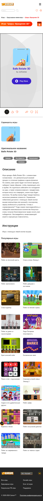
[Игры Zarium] (7, 4)
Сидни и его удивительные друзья (10, 404)
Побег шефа (27, 403)
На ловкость (20, 158)
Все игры (4, 480)
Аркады (8, 158)
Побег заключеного (8, 284)
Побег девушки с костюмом (29, 285)
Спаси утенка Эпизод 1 (31, 260)
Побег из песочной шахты (10, 260)
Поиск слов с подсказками (10, 379)
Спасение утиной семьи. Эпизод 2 (31, 380)
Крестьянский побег (8, 355)
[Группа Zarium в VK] (39, 473)
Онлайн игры (27, 480)
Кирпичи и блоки (7, 425)
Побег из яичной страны (31, 307)
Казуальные (33, 158)
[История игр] (41, 10)
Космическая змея (29, 355)
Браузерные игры (7, 484)
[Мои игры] (37, 10)
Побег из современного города (9, 452)
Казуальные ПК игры (8, 488)
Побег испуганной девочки (32, 427)
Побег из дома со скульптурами (7, 333)
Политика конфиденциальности (31, 495)
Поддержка (27, 488)
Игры (3, 17)
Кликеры (22, 162)
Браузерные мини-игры (15, 17)
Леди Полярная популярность (28, 333)
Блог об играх (28, 484)
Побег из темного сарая (31, 450)
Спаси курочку (6, 307)
